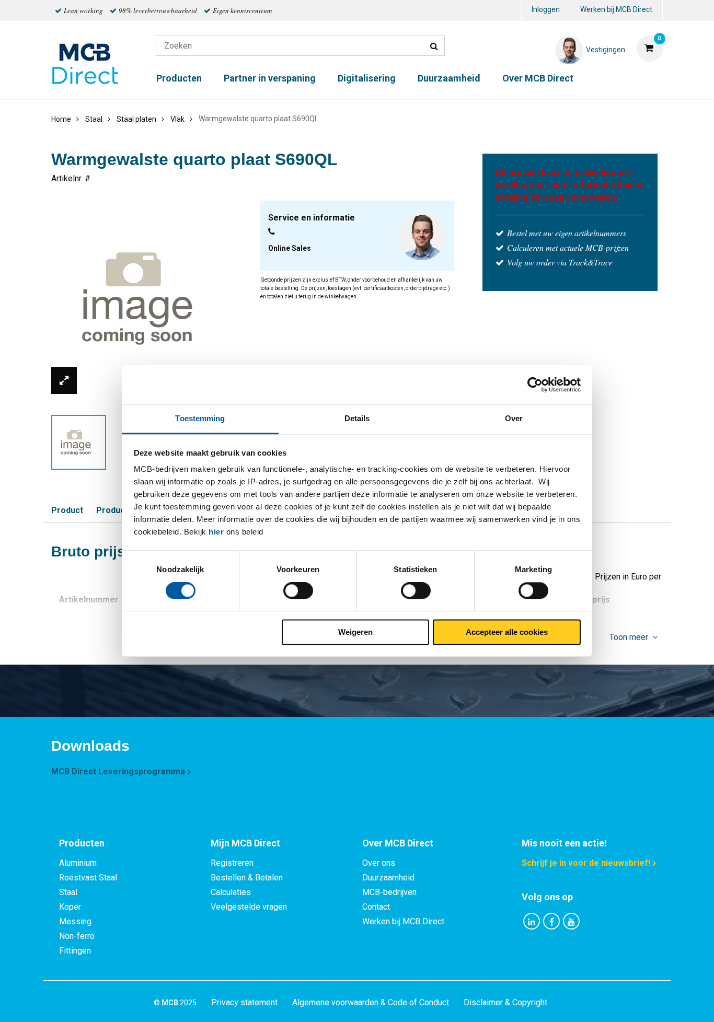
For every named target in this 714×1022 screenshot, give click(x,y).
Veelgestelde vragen (249, 907)
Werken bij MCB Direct (616, 9)
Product (67, 510)
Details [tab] (357, 418)
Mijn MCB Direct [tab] (245, 843)
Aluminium (78, 863)
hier (216, 531)
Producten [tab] (82, 843)
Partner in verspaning (270, 78)
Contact (376, 907)
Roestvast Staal (88, 877)
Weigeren (355, 632)
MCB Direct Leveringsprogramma (118, 771)
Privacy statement (244, 1002)
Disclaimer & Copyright (505, 1002)
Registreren (232, 863)
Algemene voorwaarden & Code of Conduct (370, 1002)
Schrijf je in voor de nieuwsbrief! (586, 863)
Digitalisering (367, 78)
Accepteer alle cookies (507, 632)
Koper (70, 907)
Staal (68, 892)
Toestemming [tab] (200, 418)
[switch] (298, 591)
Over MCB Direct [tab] (397, 843)
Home (61, 119)
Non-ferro (77, 936)
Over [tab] (514, 418)
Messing (75, 921)
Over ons (378, 863)
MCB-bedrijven (389, 892)
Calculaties (231, 892)
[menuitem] (545, 10)
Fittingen (75, 951)
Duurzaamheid (449, 78)
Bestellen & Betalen (247, 877)
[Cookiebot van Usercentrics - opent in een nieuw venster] (535, 384)
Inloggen (546, 9)
